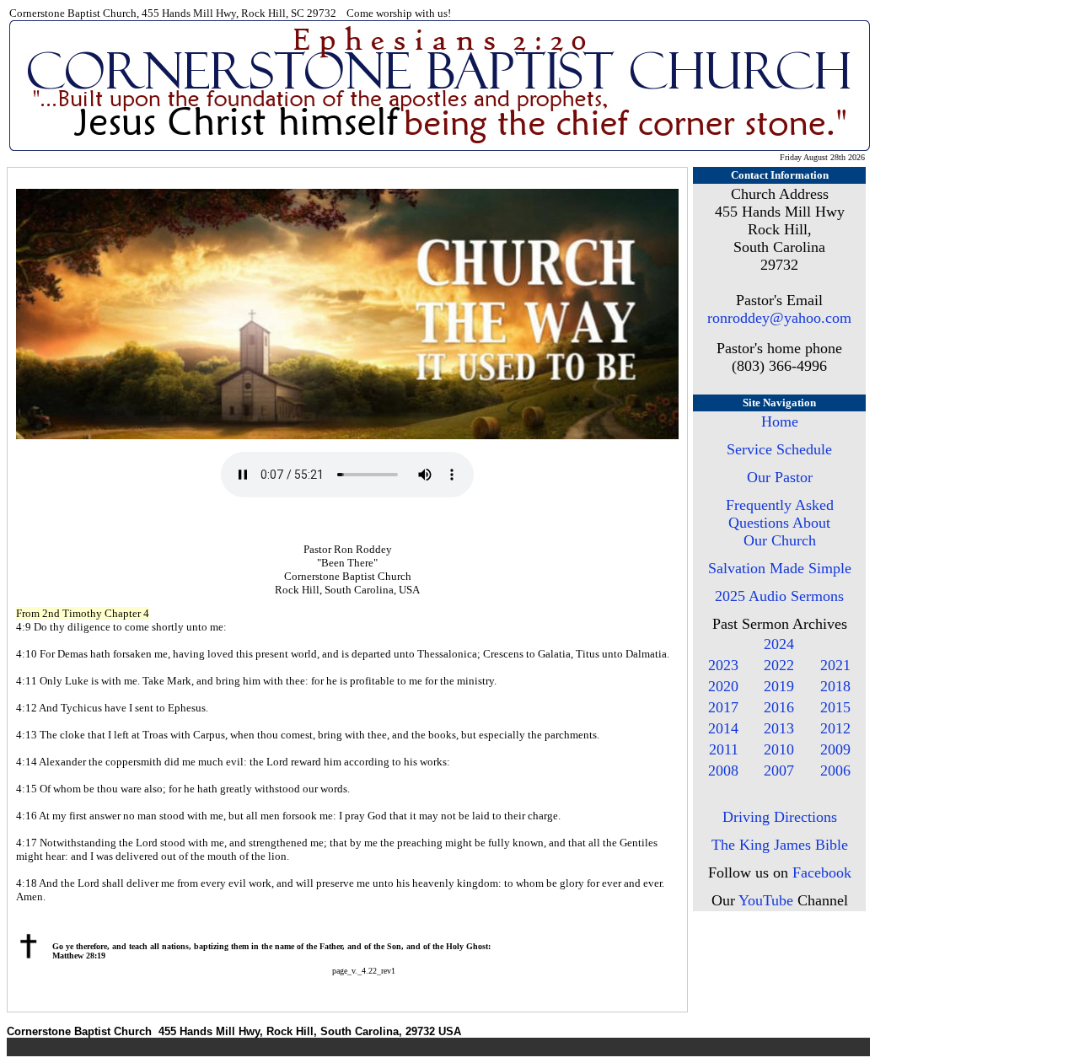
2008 (723, 770)
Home (779, 421)
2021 (835, 665)
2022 (779, 665)
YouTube (765, 900)
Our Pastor (780, 477)
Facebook (821, 872)
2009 (835, 749)
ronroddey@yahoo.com (779, 317)
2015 (835, 707)
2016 (779, 707)
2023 (723, 665)
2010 (779, 749)
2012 (835, 728)
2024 (779, 644)
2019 (779, 686)
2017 (723, 707)
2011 (723, 749)
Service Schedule (779, 449)
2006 (835, 770)
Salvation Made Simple (779, 568)
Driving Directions (779, 816)
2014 (723, 728)
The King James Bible (779, 844)
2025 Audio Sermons (779, 596)
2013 (779, 728)
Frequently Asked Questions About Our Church (780, 523)
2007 (779, 770)
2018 (835, 686)
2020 (723, 686)
